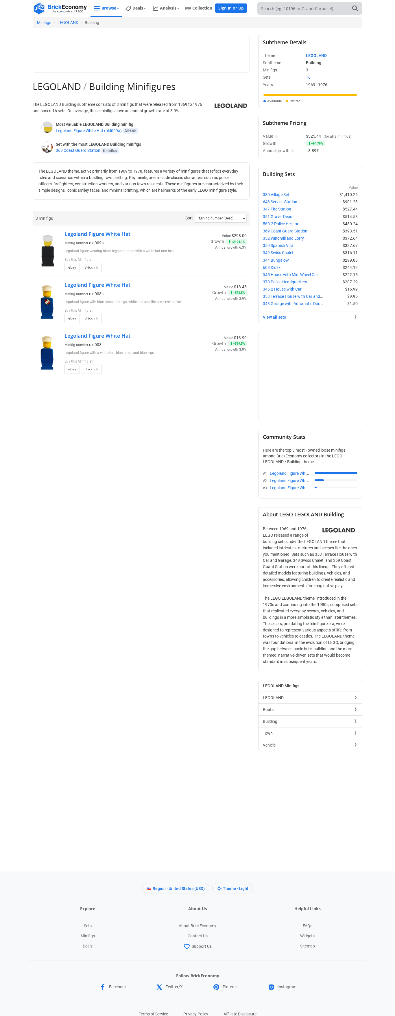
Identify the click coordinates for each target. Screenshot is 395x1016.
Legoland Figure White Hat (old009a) (89, 130)
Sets (88, 925)
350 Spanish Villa (278, 245)
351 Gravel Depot (278, 216)
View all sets (274, 317)
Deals (88, 946)
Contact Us (198, 936)
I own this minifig (213, 260)
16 (308, 77)
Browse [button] (108, 8)
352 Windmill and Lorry (283, 238)
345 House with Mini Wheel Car (290, 274)
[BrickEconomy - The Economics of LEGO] (60, 8)
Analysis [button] (168, 8)
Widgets (307, 936)
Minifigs (44, 22)
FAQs (307, 925)
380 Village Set (276, 194)
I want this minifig (214, 269)
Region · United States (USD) (179, 888)
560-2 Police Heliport (281, 223)
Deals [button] (137, 8)
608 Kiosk (271, 267)
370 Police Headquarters (285, 282)
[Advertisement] (141, 51)
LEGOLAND (68, 22)
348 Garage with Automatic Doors (293, 303)
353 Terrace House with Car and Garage (298, 296)
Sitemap (307, 946)
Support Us (202, 946)
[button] (275, 136)
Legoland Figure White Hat (97, 233)
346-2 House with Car (282, 289)
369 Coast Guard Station (78, 150)
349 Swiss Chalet (278, 252)
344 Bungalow (276, 260)
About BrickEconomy (197, 925)
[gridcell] (310, 94)
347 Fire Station (277, 209)
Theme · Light (235, 888)
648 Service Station (280, 201)
